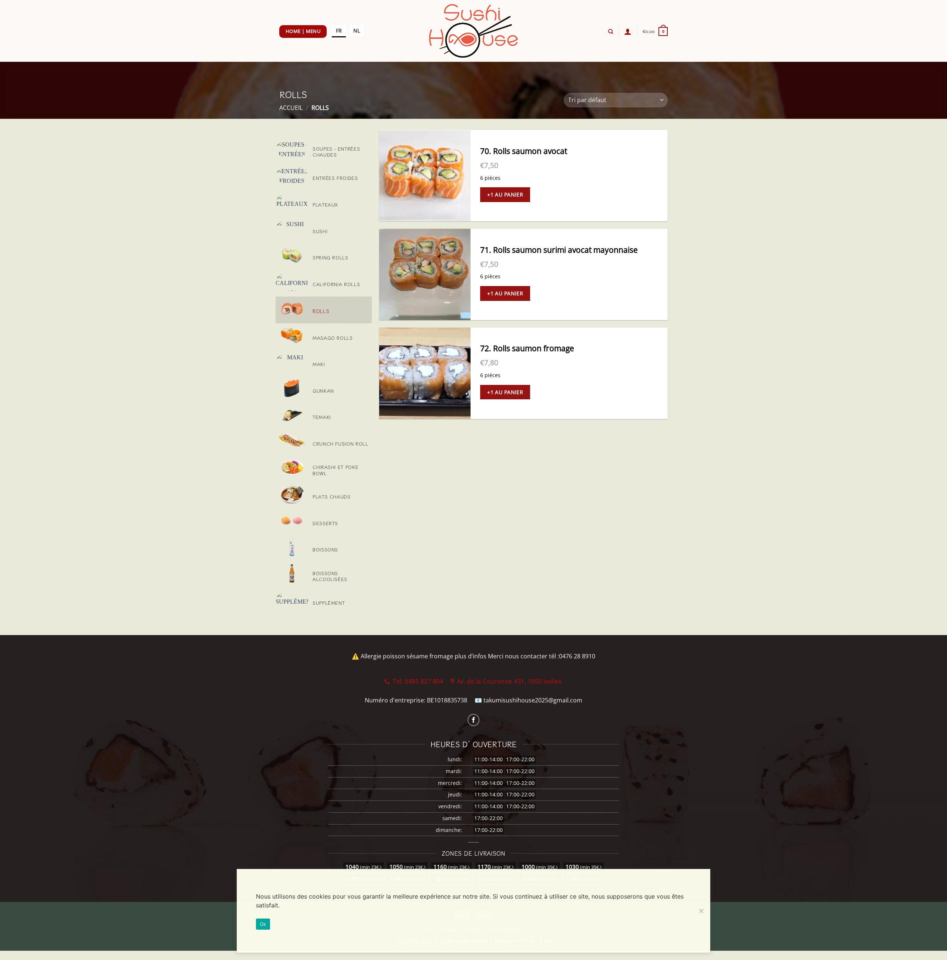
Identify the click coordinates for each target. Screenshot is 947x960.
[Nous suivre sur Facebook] (474, 720)
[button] (655, 31)
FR (339, 30)
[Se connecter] (627, 31)
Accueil (291, 108)
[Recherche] (610, 31)
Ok (263, 924)
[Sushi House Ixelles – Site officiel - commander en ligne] (473, 31)
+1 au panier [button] (505, 194)
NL (356, 30)
